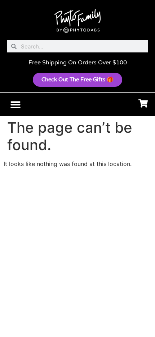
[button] (15, 104)
